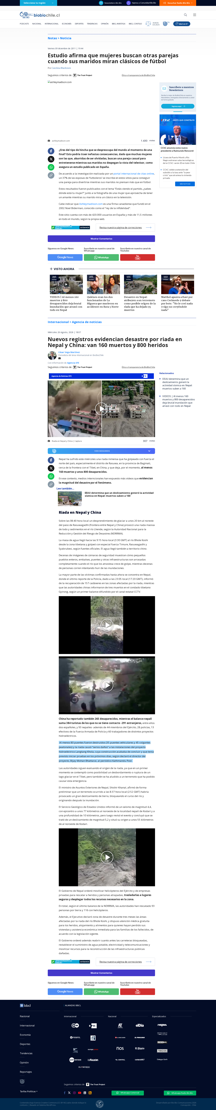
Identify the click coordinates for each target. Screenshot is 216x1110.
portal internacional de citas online (133, 173)
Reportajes (26, 1071)
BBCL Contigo (135, 23)
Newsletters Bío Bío (113, 3)
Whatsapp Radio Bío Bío (182, 1093)
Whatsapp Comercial (129, 1092)
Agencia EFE (73, 362)
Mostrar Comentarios (101, 238)
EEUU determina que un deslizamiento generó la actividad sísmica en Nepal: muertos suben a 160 (119, 494)
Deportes (79, 23)
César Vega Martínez (69, 352)
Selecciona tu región (34, 2)
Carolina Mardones (61, 68)
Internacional (51, 23)
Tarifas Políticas (28, 1091)
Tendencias (92, 23)
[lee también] (70, 498)
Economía (66, 23)
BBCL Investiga (118, 23)
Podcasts (24, 23)
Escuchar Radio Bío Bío (179, 3)
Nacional (36, 23)
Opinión (104, 23)
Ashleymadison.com (91, 204)
